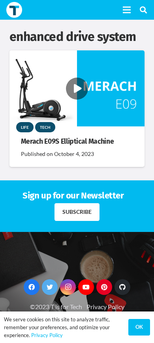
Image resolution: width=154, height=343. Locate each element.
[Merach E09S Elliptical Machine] (77, 55)
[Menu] (127, 10)
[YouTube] (86, 287)
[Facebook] (31, 287)
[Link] (14, 10)
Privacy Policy (105, 306)
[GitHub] (122, 287)
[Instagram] (68, 287)
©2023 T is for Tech (56, 306)
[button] (143, 10)
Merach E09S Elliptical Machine (67, 141)
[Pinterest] (104, 287)
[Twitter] (50, 287)
